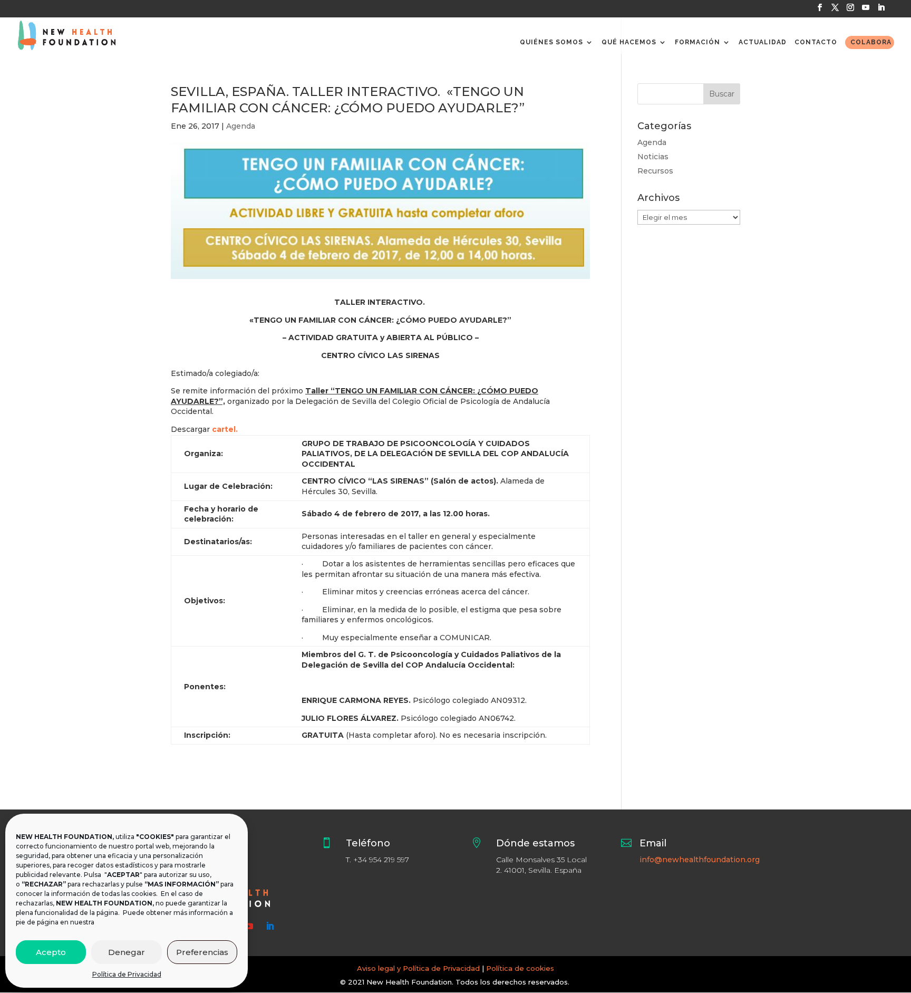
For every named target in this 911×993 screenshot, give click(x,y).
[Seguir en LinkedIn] (269, 926)
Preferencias (202, 952)
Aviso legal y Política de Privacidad (418, 968)
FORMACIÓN (697, 42)
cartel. (225, 429)
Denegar (126, 952)
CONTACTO (815, 42)
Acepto (51, 952)
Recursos (655, 171)
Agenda (240, 126)
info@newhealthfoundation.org (699, 859)
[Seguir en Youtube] (248, 926)
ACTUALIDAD (763, 42)
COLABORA (870, 42)
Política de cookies (520, 968)
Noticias (652, 156)
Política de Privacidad (126, 974)
